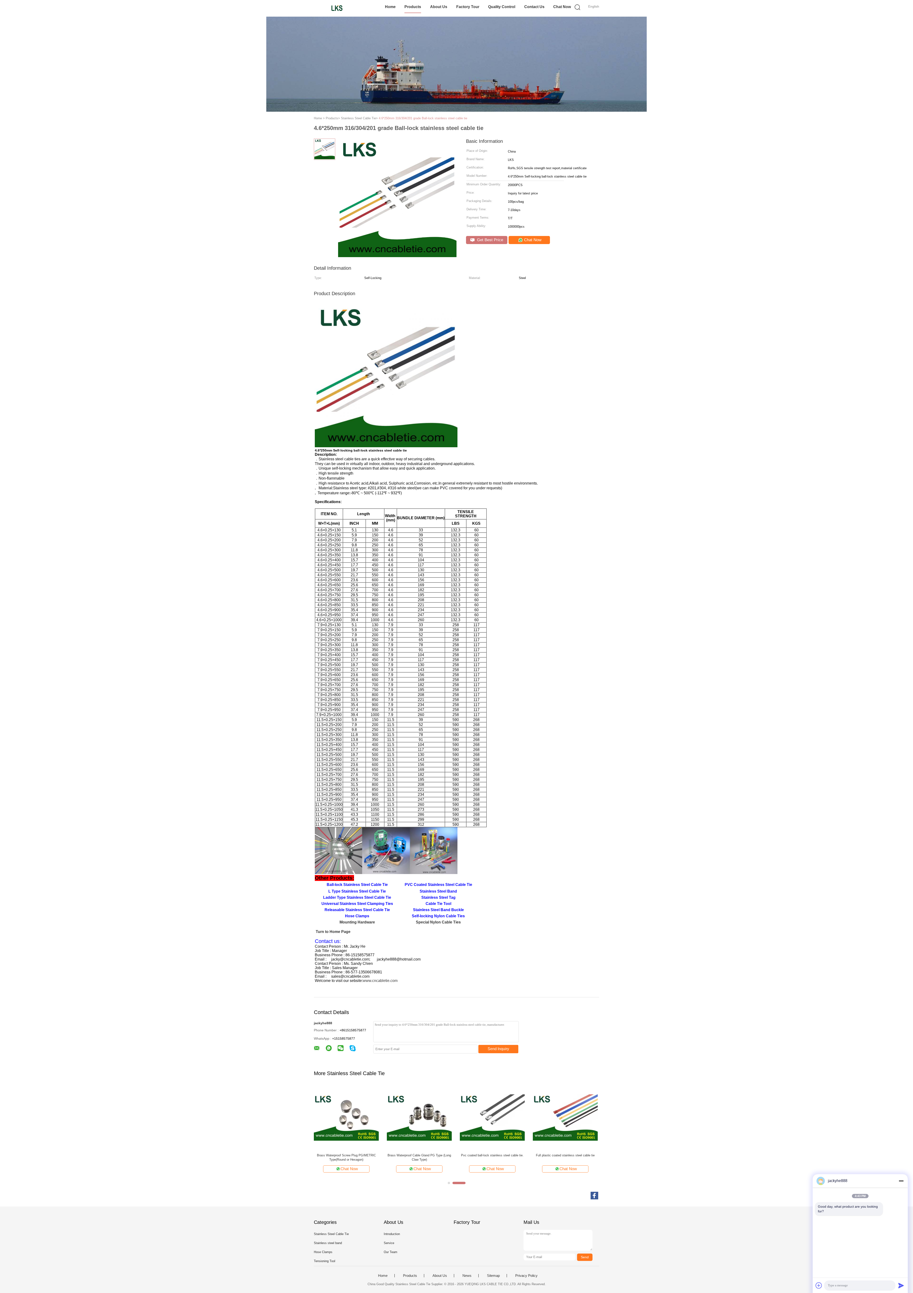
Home (390, 7)
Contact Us (534, 7)
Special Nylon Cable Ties (438, 922)
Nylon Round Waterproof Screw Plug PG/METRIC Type (565, 1157)
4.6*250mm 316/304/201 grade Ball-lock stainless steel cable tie (423, 118)
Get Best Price (489, 240)
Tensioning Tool (324, 1261)
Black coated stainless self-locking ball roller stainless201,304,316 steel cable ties (346, 1157)
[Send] (901, 1285)
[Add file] (819, 1285)
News (466, 1275)
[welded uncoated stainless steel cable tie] (492, 1117)
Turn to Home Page (333, 932)
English (593, 6)
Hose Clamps (323, 1252)
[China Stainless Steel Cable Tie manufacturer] (337, 8)
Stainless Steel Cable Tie (331, 1234)
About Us (438, 7)
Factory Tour (467, 7)
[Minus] (901, 1181)
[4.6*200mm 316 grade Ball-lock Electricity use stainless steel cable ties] (419, 1117)
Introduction (392, 1234)
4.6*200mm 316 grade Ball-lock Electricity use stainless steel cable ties (419, 1157)
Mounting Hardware (357, 922)
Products (412, 7)
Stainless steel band (328, 1243)
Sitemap (493, 1275)
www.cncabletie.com (380, 981)
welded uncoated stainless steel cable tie (492, 1155)
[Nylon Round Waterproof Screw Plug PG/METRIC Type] (565, 1117)
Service (389, 1243)
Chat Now (562, 7)
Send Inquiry (498, 1049)
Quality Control (501, 7)
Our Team (390, 1252)
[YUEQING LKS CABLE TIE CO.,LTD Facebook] (594, 1195)
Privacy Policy (526, 1275)
